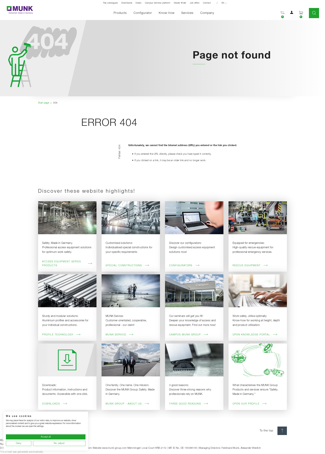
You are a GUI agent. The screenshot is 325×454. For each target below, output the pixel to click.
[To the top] (282, 431)
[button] (282, 13)
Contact (207, 3)
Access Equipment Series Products (61, 263)
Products (120, 13)
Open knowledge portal (251, 335)
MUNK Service (116, 335)
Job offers (195, 3)
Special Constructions (124, 265)
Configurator (143, 13)
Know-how (167, 13)
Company (207, 13)
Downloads (126, 3)
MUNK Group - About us (124, 404)
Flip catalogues (110, 3)
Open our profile (246, 404)
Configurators (180, 265)
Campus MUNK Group (185, 335)
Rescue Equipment (247, 265)
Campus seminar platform (157, 3)
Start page (43, 103)
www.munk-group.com (114, 448)
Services (187, 13)
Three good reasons (185, 404)
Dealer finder (180, 3)
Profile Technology (57, 335)
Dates (139, 3)
